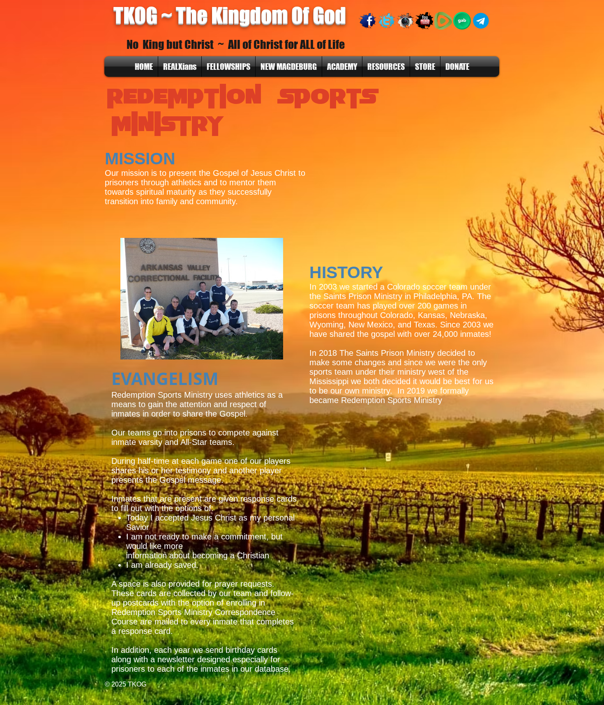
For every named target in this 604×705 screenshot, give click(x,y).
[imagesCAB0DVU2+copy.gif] (386, 21)
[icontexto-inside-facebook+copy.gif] (367, 21)
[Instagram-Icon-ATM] (405, 21)
